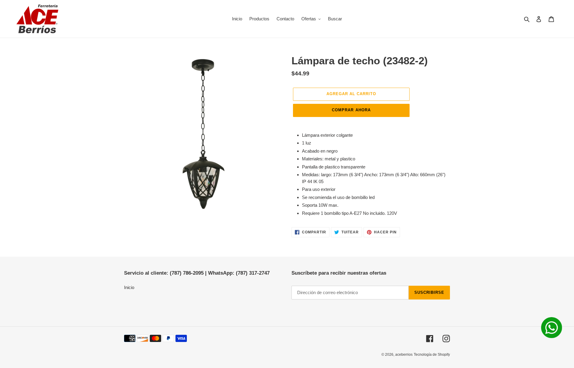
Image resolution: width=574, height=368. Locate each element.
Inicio (129, 287)
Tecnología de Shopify (432, 354)
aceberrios (404, 354)
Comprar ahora (351, 110)
